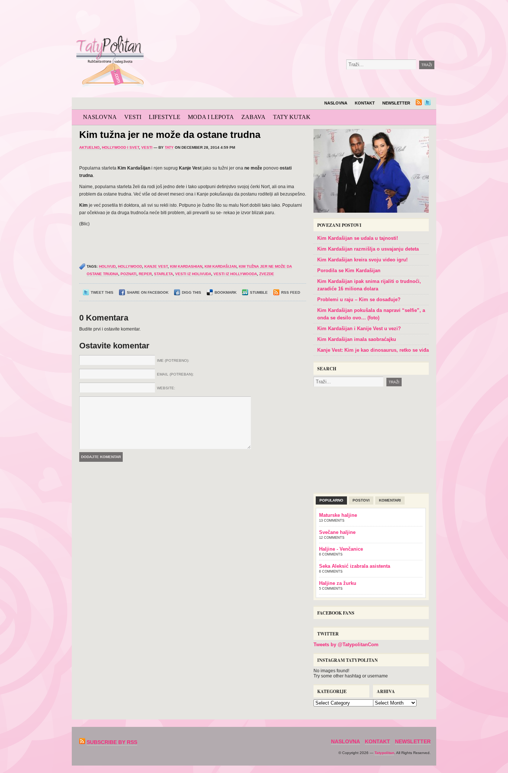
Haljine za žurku (337, 583)
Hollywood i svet (120, 147)
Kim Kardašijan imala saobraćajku (356, 339)
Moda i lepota (211, 117)
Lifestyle (164, 117)
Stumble (259, 292)
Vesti (132, 117)
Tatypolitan (384, 753)
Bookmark (226, 292)
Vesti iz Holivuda (193, 274)
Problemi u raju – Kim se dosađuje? (359, 299)
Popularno (331, 500)
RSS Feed (290, 292)
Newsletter (396, 103)
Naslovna (335, 103)
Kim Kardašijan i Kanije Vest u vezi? (359, 328)
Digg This (191, 292)
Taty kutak (292, 117)
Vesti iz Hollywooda (235, 274)
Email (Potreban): (175, 374)
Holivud (107, 266)
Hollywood (130, 266)
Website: (166, 388)
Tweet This (102, 292)
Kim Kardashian (186, 266)
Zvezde (266, 274)
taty (169, 147)
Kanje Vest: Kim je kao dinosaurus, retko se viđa (373, 350)
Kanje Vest (156, 266)
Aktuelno (89, 147)
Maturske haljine (338, 515)
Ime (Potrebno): (173, 360)
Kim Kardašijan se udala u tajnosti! (357, 238)
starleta (163, 274)
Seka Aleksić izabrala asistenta (354, 566)
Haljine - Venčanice (341, 549)
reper (145, 274)
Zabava (253, 117)
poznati (128, 274)
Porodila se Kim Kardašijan (348, 270)
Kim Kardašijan (221, 266)
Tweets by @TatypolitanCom (346, 644)
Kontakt (365, 103)
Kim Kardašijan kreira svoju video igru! (362, 260)
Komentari (390, 500)
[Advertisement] (319, 18)
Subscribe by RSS (112, 742)
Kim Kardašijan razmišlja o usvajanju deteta (368, 249)
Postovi (361, 500)
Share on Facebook (147, 292)
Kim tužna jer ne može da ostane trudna (169, 134)
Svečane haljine (337, 532)
